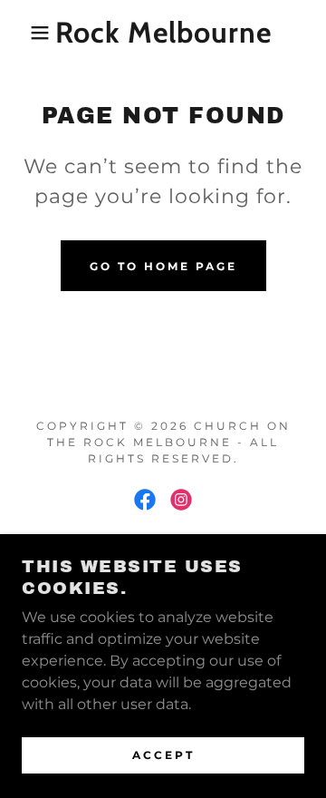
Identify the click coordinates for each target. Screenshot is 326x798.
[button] (26, 33)
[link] (163, 32)
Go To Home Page (163, 266)
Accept (163, 755)
